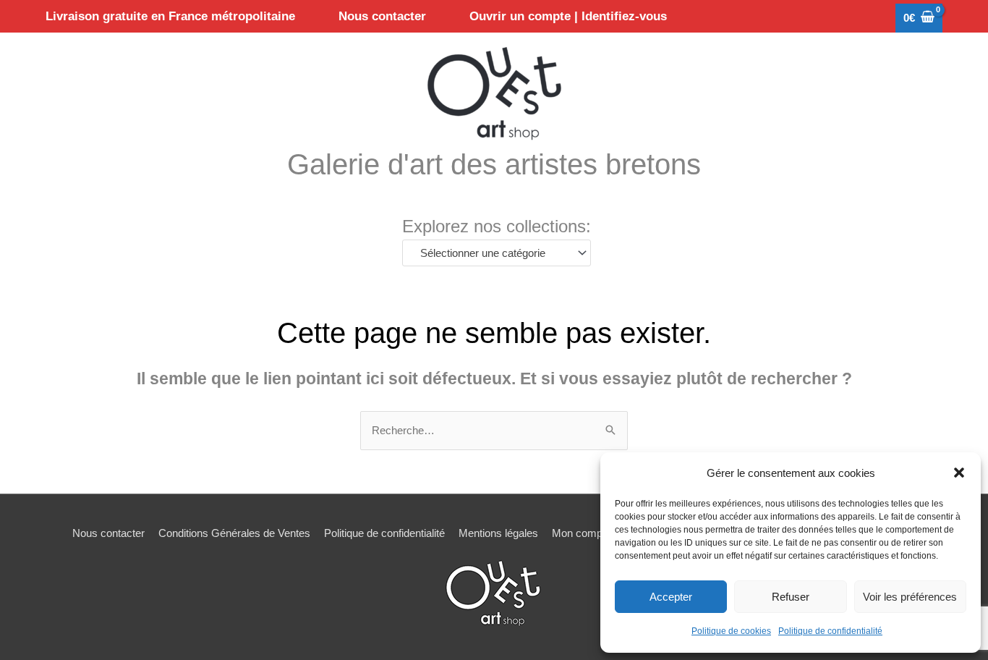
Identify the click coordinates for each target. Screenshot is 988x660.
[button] (959, 472)
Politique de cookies (731, 631)
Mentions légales (498, 533)
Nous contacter (108, 533)
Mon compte (581, 533)
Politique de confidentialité (830, 631)
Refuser (790, 597)
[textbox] (490, 253)
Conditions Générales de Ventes (234, 533)
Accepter (671, 597)
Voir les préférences (910, 597)
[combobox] (496, 253)
